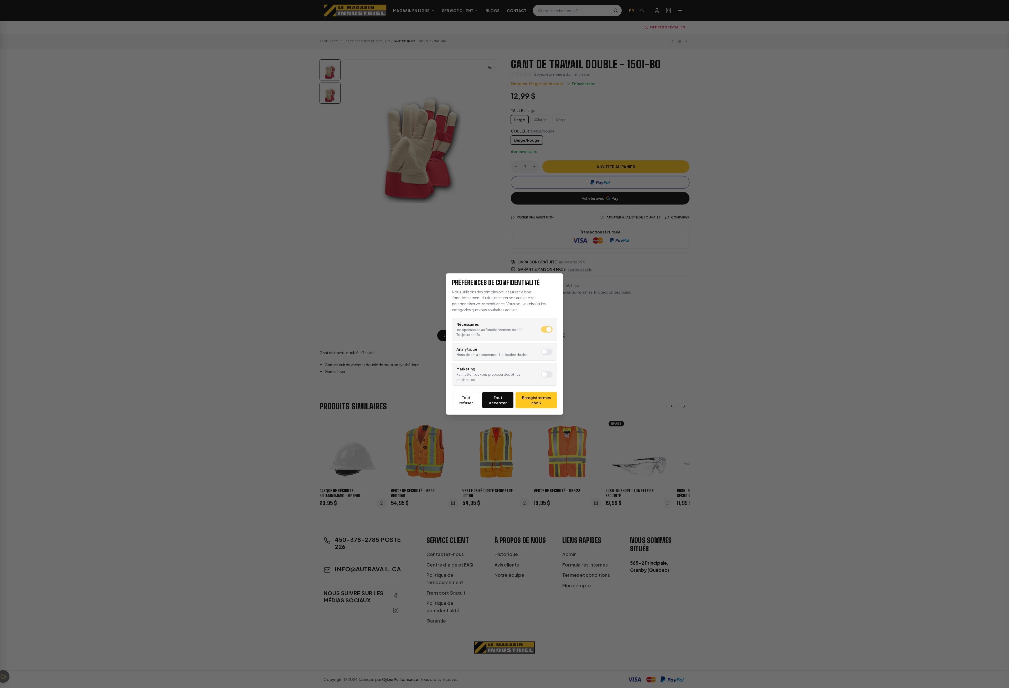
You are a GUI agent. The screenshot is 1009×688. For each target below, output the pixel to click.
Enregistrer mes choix (536, 400)
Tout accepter (498, 400)
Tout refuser (466, 400)
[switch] (547, 329)
